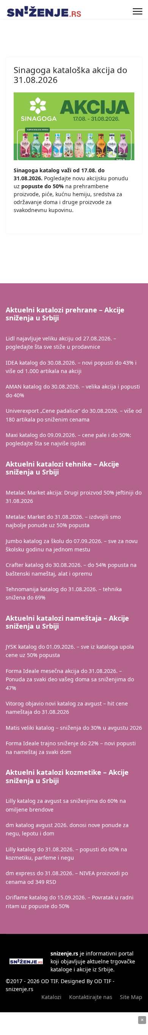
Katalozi (51, 997)
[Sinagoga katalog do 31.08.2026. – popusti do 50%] (74, 126)
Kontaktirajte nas (90, 997)
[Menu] (137, 11)
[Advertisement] (74, 1024)
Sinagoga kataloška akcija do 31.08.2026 (70, 74)
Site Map (131, 997)
